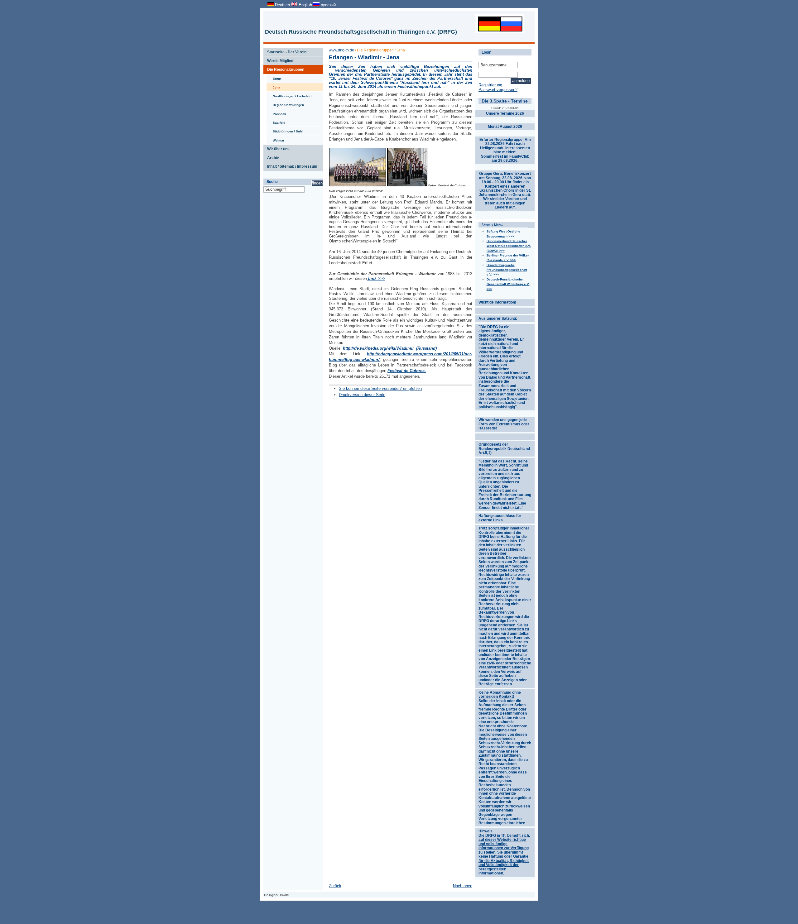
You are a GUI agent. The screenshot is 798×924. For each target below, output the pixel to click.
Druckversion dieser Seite (362, 394)
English (305, 4)
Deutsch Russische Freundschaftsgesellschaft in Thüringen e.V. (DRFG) (361, 32)
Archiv (271, 156)
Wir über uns (276, 148)
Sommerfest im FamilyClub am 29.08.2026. (505, 158)
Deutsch (282, 4)
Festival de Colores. (406, 370)
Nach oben (462, 885)
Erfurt (274, 77)
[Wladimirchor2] (407, 185)
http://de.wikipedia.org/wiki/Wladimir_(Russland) (390, 348)
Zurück (335, 885)
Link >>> (376, 278)
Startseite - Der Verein (284, 51)
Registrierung (490, 85)
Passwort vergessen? (497, 89)
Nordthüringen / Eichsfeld (289, 95)
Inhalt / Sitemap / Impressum (290, 165)
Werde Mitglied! (279, 59)
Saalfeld (276, 121)
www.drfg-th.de (341, 50)
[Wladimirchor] (357, 185)
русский (328, 4)
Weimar (275, 139)
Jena (273, 86)
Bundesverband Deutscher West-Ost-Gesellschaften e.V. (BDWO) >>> (509, 245)
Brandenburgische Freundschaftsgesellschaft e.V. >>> (507, 269)
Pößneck (276, 112)
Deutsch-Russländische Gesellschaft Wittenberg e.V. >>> (508, 284)
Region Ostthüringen (285, 103)
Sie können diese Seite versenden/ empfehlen (380, 388)
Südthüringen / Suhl (285, 130)
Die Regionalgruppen (283, 68)
